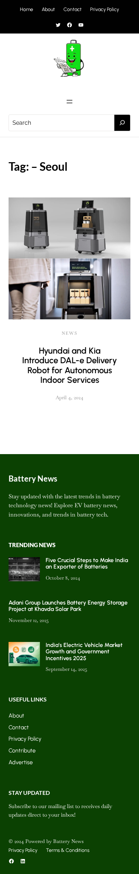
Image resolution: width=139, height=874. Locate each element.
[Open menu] (69, 101)
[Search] (122, 123)
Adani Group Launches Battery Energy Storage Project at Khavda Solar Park (68, 605)
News (70, 333)
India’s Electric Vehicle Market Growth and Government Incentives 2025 (84, 652)
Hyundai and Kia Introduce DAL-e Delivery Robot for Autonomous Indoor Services (69, 365)
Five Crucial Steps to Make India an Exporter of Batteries (87, 563)
